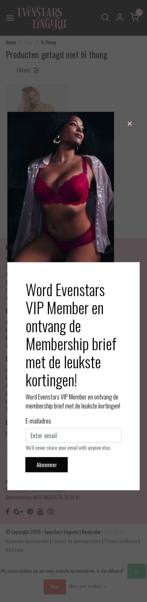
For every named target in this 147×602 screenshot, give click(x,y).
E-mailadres (38, 420)
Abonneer (47, 465)
